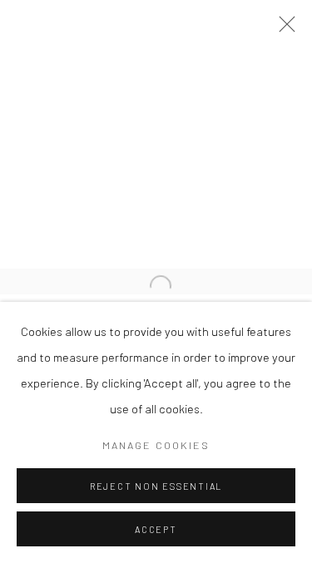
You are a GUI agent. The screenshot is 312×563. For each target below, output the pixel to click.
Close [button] (282, 29)
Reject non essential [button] (156, 486)
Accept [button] (156, 529)
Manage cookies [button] (156, 445)
